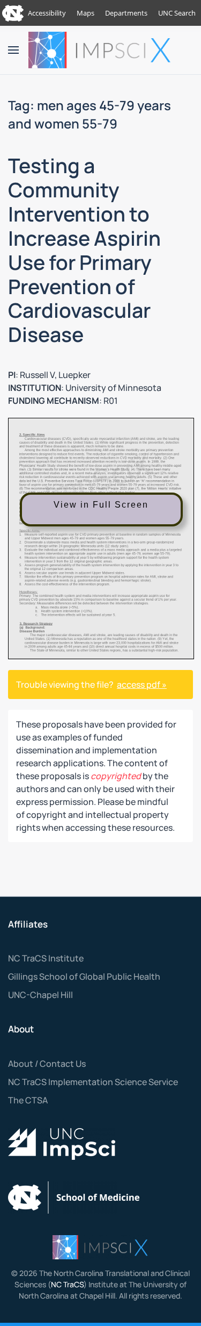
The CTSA (28, 1100)
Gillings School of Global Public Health (84, 976)
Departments (126, 13)
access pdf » (142, 684)
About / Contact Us (47, 1064)
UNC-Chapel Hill (40, 995)
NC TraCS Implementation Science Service (93, 1082)
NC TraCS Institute (46, 958)
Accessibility (47, 13)
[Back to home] (100, 50)
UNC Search (177, 13)
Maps (85, 13)
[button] (13, 50)
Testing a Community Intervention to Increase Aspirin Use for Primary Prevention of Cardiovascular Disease (84, 250)
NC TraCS (67, 1284)
